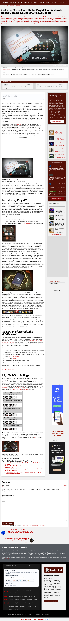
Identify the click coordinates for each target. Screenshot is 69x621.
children (17, 74)
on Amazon (5, 387)
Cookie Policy (37, 614)
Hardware (56, 69)
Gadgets (40, 69)
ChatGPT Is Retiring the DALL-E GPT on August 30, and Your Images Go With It (27, 87)
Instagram (29, 606)
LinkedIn (17, 606)
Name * (4, 497)
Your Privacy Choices (38, 619)
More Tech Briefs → (57, 198)
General (44, 69)
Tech (19, 2)
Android (4, 74)
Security (22, 599)
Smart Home (17, 596)
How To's (18, 590)
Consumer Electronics (31, 69)
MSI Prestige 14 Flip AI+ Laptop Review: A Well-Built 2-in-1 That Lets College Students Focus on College (60, 223)
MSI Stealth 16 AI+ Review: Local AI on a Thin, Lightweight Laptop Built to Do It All (60, 144)
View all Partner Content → (57, 234)
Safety (35, 599)
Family (25, 2)
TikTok (16, 609)
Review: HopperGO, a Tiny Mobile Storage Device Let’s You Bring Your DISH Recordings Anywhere (23, 472)
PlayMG (53, 74)
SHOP (53, 2)
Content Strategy (14, 593)
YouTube (26, 389)
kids (47, 74)
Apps (7, 74)
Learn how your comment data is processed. (34, 525)
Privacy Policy (31, 614)
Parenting (16, 599)
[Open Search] (64, 2)
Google (51, 69)
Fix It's (23, 590)
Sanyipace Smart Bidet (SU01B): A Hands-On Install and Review (59, 132)
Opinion (62, 69)
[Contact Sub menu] (43, 2)
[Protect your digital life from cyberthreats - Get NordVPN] (57, 405)
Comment (5, 506)
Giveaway (48, 69)
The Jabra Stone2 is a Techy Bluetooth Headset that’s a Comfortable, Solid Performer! (22, 466)
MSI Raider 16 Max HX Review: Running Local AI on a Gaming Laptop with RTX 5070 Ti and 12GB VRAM (60, 156)
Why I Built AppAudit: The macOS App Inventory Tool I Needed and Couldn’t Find (59, 138)
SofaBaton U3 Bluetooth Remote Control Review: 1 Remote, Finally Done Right (60, 150)
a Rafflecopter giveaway (8, 370)
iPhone (33, 596)
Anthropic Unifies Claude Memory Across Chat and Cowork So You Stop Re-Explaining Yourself (56, 169)
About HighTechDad (57, 121)
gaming (36, 74)
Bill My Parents (12, 74)
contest (20, 74)
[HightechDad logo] (5, 2)
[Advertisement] (23, 147)
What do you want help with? (12, 575)
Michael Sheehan (6, 69)
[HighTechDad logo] (53, 569)
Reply (65, 485)
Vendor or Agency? (28, 603)
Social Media (29, 599)
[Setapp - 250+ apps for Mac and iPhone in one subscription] (57, 458)
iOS (29, 596)
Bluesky (11, 609)
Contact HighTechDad (16, 603)
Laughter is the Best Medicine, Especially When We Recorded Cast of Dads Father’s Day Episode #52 (24, 469)
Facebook (14, 389)
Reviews (12, 590)
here (7, 439)
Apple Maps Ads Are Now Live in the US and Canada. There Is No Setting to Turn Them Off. (57, 178)
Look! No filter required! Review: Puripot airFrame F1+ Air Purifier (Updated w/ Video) (24, 463)
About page (6, 558)
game (24, 74)
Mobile (59, 69)
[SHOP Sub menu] (55, 2)
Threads (35, 606)
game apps (27, 74)
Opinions (28, 590)
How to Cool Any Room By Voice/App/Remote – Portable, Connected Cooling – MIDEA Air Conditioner (60, 230)
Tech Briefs (34, 2)
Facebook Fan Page (14, 356)
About (47, 2)
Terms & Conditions (45, 614)
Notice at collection (26, 619)
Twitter (14, 358)
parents (49, 74)
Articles (12, 2)
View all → (64, 81)
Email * (4, 501)
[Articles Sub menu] (15, 2)
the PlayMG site (20, 387)
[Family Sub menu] (28, 2)
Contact (40, 2)
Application (24, 69)
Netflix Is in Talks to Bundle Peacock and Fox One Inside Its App (57, 194)
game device (32, 74)
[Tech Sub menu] (21, 2)
